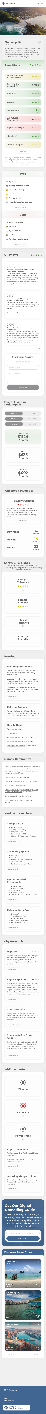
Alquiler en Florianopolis (15, 737)
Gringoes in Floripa (11, 777)
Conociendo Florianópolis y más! (16, 781)
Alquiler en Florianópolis (15, 742)
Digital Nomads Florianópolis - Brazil (17, 800)
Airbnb (20, 729)
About (5, 1398)
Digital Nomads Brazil (12, 796)
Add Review (23, 387)
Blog (5, 1395)
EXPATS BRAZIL (10, 786)
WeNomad (12, 1390)
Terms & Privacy (8, 1401)
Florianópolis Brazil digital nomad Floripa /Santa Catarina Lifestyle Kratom (21, 791)
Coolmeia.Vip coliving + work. (26, 715)
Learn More (22, 520)
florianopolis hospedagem (16, 746)
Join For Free (23, 1238)
